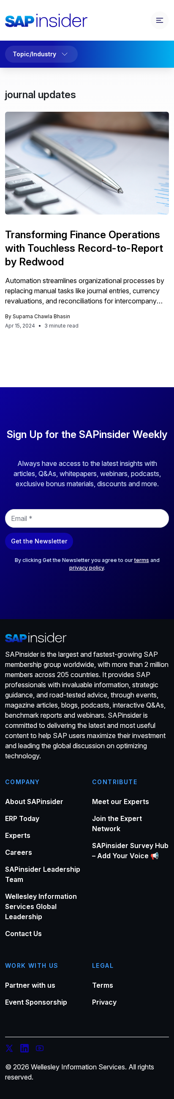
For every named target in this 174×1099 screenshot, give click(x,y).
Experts (17, 835)
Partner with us (30, 985)
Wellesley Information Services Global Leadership (41, 906)
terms (141, 560)
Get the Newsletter (39, 541)
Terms (102, 985)
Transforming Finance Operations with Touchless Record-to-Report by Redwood (84, 248)
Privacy (104, 1002)
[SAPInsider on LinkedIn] (24, 1049)
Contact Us (23, 933)
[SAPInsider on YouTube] (39, 1049)
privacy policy (86, 568)
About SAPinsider (34, 801)
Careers (18, 852)
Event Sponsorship (36, 1002)
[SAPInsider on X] (9, 1049)
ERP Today (22, 818)
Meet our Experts (120, 801)
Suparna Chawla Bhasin (41, 316)
